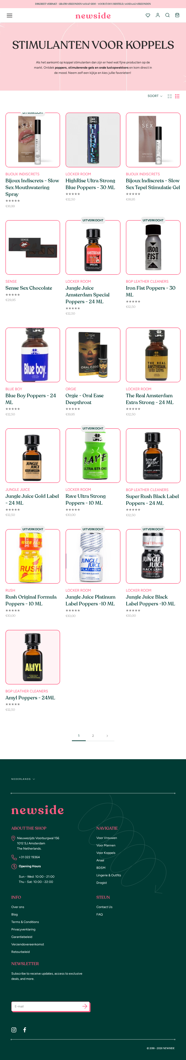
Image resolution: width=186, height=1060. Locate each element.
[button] (85, 1007)
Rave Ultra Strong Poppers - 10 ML (86, 499)
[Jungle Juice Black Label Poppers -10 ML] (153, 556)
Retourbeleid (20, 952)
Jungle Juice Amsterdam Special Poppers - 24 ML (88, 295)
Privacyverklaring (23, 929)
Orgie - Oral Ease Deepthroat (85, 399)
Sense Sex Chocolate (28, 288)
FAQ (99, 914)
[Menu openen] (9, 15)
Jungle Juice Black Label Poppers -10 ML (150, 600)
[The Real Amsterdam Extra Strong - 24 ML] (153, 355)
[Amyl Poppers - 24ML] (32, 657)
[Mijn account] (158, 15)
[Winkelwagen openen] (177, 15)
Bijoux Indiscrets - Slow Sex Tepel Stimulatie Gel (153, 184)
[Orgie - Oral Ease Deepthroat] (93, 355)
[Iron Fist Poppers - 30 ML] (153, 247)
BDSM (100, 868)
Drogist (101, 883)
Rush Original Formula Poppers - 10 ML (30, 600)
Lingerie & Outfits (108, 875)
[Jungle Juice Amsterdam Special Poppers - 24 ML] (93, 247)
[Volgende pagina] (107, 735)
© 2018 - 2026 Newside (161, 1048)
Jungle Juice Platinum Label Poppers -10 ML (90, 600)
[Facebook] (24, 1030)
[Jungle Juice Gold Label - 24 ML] (32, 455)
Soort (153, 96)
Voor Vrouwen (106, 838)
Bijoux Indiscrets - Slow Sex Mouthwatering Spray (32, 187)
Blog (14, 914)
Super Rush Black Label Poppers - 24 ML (152, 500)
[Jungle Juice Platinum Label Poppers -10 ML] (93, 556)
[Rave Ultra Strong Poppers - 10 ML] (93, 455)
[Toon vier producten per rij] (177, 96)
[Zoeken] (167, 15)
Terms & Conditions (25, 922)
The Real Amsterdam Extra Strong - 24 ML (150, 399)
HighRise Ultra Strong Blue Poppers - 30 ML (90, 184)
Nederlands (21, 779)
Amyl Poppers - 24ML (30, 697)
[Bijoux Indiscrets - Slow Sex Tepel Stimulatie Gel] (153, 140)
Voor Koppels (105, 853)
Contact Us (104, 907)
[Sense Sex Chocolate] (32, 247)
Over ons (17, 907)
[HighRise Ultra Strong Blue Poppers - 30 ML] (93, 140)
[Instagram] (13, 1030)
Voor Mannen (105, 845)
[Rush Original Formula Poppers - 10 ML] (32, 556)
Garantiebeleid (21, 937)
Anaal (100, 860)
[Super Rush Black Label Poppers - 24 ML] (153, 455)
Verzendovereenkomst (27, 944)
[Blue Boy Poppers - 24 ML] (32, 355)
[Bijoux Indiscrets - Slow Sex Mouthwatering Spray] (32, 140)
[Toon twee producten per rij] (170, 96)
